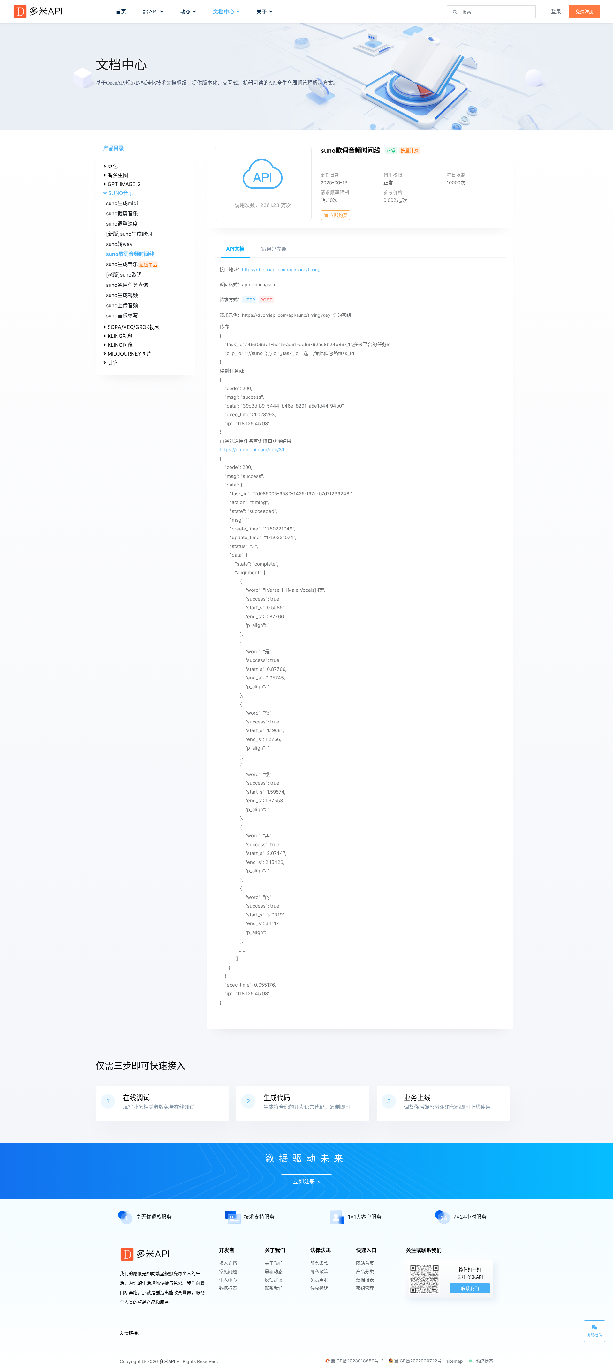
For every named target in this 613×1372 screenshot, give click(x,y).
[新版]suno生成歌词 (129, 234)
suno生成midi (122, 203)
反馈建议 (274, 1279)
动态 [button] (186, 11)
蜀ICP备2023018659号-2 (357, 1360)
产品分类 (365, 1271)
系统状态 (484, 1360)
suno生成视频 (122, 295)
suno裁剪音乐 (122, 213)
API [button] (154, 11)
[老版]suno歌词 (124, 274)
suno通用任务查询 (127, 285)
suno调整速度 (122, 223)
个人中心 (228, 1279)
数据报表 (228, 1288)
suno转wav (119, 244)
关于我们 (274, 1263)
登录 (556, 11)
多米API (167, 1361)
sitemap (454, 1361)
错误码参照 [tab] (274, 249)
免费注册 (585, 11)
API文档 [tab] (235, 249)
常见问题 (228, 1271)
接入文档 (228, 1263)
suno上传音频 (122, 305)
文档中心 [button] (224, 11)
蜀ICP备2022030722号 (418, 1360)
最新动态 (274, 1271)
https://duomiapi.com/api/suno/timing (281, 269)
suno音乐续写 (122, 315)
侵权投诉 (319, 1288)
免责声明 (319, 1279)
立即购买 (337, 215)
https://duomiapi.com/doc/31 (252, 450)
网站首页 (365, 1263)
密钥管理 (365, 1288)
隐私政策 (319, 1271)
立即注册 (304, 1181)
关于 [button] (262, 11)
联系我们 (274, 1288)
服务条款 (319, 1263)
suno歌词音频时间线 (130, 254)
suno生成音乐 (131, 264)
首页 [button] (121, 11)
